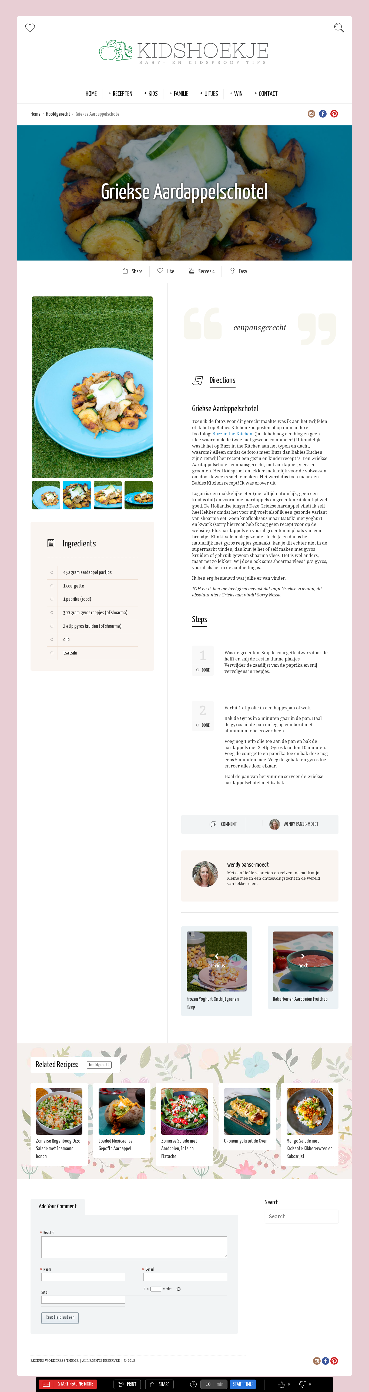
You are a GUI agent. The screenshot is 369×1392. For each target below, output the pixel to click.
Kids (153, 94)
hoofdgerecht (99, 1065)
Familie (181, 94)
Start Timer (243, 1384)
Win (238, 94)
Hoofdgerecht (58, 114)
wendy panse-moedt (301, 824)
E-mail (148, 1269)
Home (91, 94)
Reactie (47, 1233)
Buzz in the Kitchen (232, 433)
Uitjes (211, 94)
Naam (46, 1269)
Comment (229, 824)
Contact (268, 94)
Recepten (122, 94)
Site (44, 1292)
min (220, 1384)
